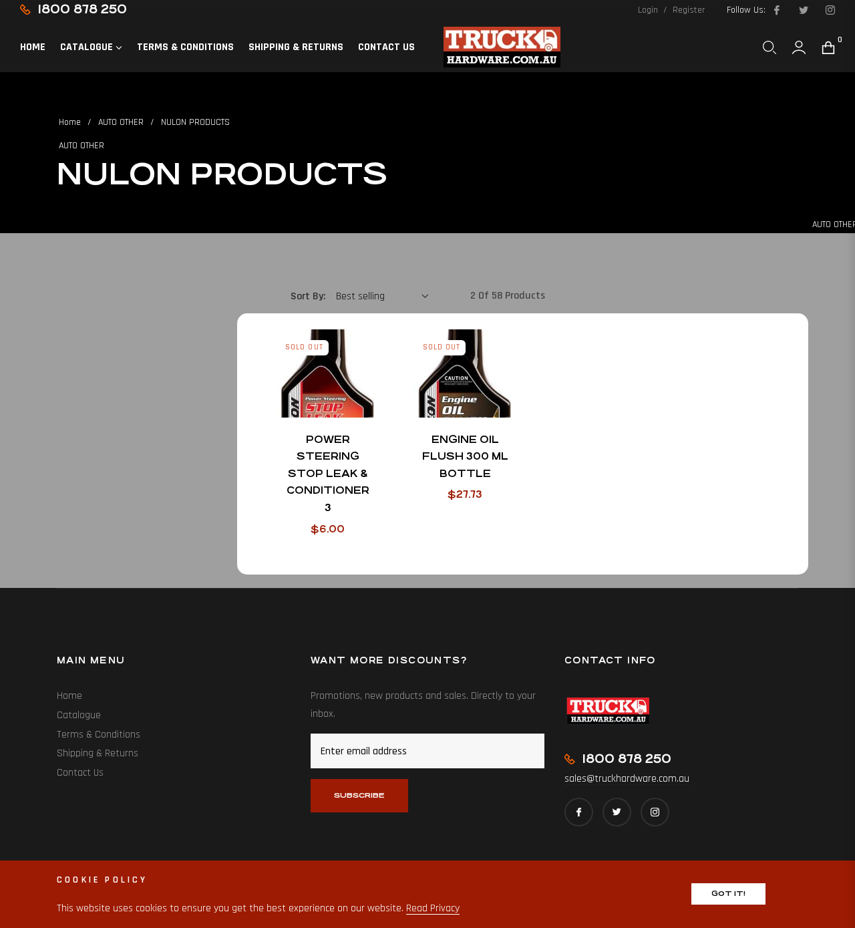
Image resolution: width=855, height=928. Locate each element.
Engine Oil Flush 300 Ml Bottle (465, 456)
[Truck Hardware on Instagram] (829, 10)
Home (70, 122)
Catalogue (79, 715)
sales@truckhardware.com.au (626, 779)
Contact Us (80, 773)
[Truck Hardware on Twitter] (803, 10)
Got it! (728, 893)
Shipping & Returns (97, 753)
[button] (769, 47)
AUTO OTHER (121, 122)
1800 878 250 (82, 9)
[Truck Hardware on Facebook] (776, 10)
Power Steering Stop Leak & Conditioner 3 (328, 473)
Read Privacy (433, 908)
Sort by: (308, 296)
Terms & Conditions (98, 735)
